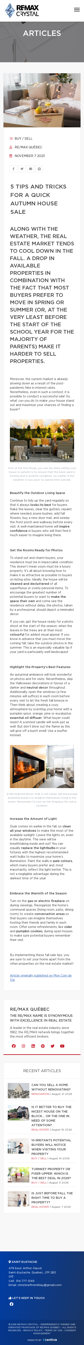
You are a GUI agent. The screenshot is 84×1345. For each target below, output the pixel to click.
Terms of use (53, 1330)
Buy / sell (23, 138)
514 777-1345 (25, 1281)
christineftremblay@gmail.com (40, 1285)
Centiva (50, 1339)
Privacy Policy (32, 1330)
